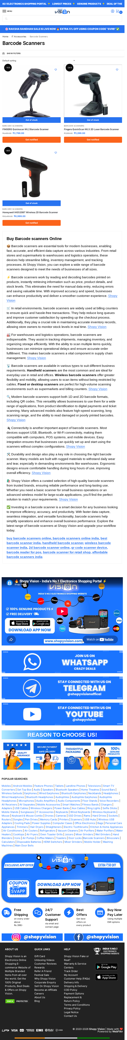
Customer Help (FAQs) (77, 978)
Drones (49, 815)
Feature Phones (43, 785)
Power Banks (62, 808)
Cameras (61, 815)
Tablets (59, 785)
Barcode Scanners (12, 126)
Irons (17, 838)
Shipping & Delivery (75, 986)
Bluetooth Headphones (39, 797)
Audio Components (69, 800)
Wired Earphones (49, 793)
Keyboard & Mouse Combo (27, 815)
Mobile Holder (92, 841)
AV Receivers (9, 804)
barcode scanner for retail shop (67, 552)
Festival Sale (41, 975)
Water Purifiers (105, 830)
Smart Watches (71, 804)
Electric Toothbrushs (76, 826)
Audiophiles (62, 797)
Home (5, 36)
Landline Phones (75, 785)
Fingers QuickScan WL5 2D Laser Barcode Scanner (91, 129)
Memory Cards (48, 819)
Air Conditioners (12, 830)
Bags (100, 823)
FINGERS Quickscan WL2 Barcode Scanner (25, 129)
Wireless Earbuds (12, 793)
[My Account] (113, 11)
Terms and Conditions (77, 1004)
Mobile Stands (10, 812)
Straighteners (54, 826)
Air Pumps (28, 838)
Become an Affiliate (45, 989)
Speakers (48, 789)
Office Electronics (85, 823)
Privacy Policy (72, 1008)
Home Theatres (90, 789)
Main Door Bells (24, 845)
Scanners (76, 819)
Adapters (7, 808)
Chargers (106, 804)
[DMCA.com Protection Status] (18, 1001)
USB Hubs (90, 819)
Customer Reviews (45, 963)
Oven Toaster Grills (51, 834)
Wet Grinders (103, 834)
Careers (39, 993)
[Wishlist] (55, 69)
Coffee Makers (45, 838)
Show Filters (14, 53)
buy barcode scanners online (29, 538)
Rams (87, 815)
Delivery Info (71, 982)
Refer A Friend (42, 971)
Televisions (94, 785)
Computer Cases (62, 823)
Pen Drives (31, 819)
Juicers (69, 834)
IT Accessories (19, 36)
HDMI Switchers (52, 841)
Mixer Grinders (84, 834)
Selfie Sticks (110, 808)
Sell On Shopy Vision (46, 986)
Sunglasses (27, 812)
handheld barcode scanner (62, 543)
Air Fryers (32, 834)
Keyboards (62, 812)
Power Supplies (41, 823)
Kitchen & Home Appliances (106, 826)
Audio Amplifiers (46, 800)
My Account (71, 975)
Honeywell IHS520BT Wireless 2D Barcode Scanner (30, 212)
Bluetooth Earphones (73, 793)
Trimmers (22, 826)
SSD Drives (75, 815)
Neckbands (94, 793)
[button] (118, 11)
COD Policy (70, 989)
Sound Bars (108, 789)
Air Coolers (31, 830)
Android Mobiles (22, 785)
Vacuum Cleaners (68, 830)
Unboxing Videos (44, 960)
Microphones (26, 800)
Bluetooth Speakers (67, 789)
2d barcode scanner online (49, 547)
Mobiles (6, 785)
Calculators (8, 841)
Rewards (39, 967)
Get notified (31, 139)
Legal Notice (71, 1012)
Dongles (18, 819)
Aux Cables (78, 808)
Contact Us (70, 1015)
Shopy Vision (97, 327)
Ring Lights (93, 808)
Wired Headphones (13, 797)
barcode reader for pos (24, 552)
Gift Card (39, 956)
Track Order (71, 971)
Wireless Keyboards (104, 812)
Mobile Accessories (48, 804)
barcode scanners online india (75, 538)
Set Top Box (24, 789)
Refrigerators (47, 830)
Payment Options (74, 993)
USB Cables (21, 808)
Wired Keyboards (80, 812)
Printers (64, 819)
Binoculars (113, 838)
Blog (37, 1001)
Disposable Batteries (29, 841)
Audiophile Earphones (84, 797)
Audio (37, 789)
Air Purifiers (87, 830)
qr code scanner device (89, 547)
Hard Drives (99, 815)
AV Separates (27, 804)
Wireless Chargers (41, 808)
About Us (39, 997)
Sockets (113, 815)
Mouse (6, 815)
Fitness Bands (90, 804)
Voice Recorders (109, 800)
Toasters (61, 838)
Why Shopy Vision (45, 978)
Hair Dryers (36, 826)
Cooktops (18, 834)
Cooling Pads (22, 823)
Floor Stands (89, 800)
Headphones (110, 793)
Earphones (30, 793)
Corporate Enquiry (45, 982)
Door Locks (75, 838)
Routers (6, 819)
